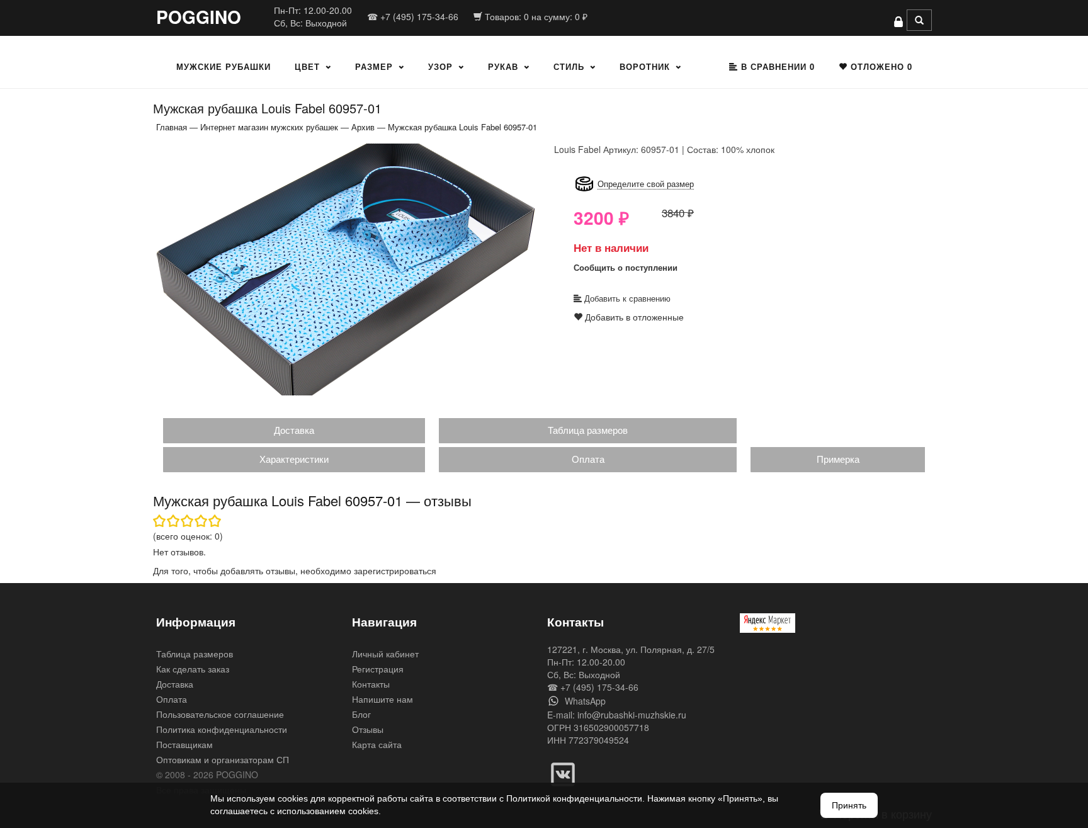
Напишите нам (382, 699)
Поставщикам (184, 744)
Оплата (588, 458)
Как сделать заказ (192, 668)
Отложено (879, 66)
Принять (849, 805)
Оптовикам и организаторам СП (222, 759)
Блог (361, 714)
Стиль (568, 66)
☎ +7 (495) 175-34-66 (412, 16)
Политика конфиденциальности (221, 729)
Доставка (294, 429)
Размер (374, 66)
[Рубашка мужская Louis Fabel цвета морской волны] (345, 269)
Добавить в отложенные (633, 316)
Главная (171, 127)
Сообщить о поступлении (625, 267)
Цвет (307, 66)
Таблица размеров (588, 429)
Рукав (503, 66)
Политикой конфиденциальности (574, 798)
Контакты (371, 684)
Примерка (838, 458)
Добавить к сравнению (626, 298)
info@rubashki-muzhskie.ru (631, 714)
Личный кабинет (385, 653)
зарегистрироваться (395, 570)
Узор (440, 66)
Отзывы (367, 729)
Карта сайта (377, 744)
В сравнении (776, 66)
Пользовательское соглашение (220, 714)
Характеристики (294, 458)
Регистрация (378, 668)
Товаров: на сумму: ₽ (534, 16)
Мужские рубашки (223, 66)
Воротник (645, 66)
